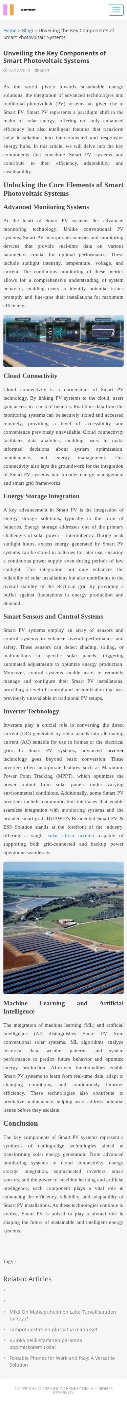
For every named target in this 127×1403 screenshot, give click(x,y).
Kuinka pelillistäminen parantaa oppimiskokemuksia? (45, 1343)
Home (10, 30)
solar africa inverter (71, 835)
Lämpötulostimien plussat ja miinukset (53, 1329)
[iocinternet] (23, 8)
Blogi (27, 30)
